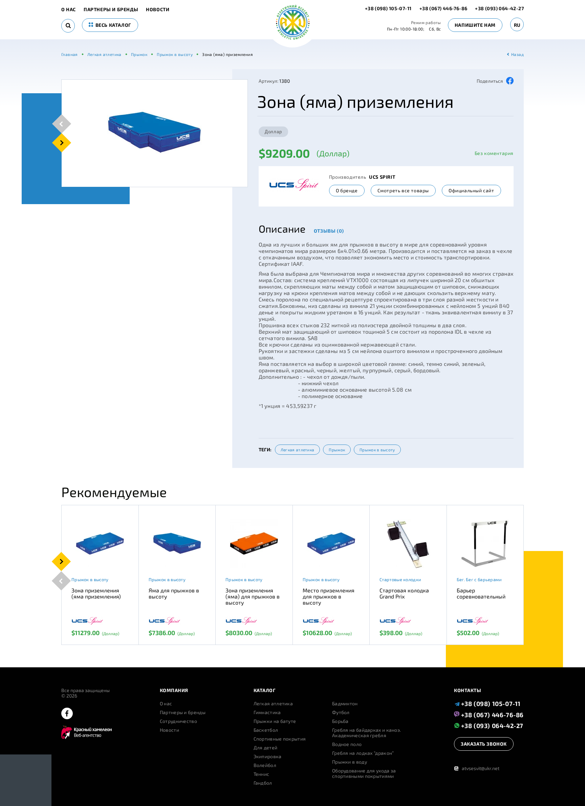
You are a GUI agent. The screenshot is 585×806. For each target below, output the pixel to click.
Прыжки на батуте (275, 721)
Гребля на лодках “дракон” (363, 753)
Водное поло (347, 744)
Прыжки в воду (349, 762)
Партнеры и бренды (111, 9)
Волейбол (265, 765)
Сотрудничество (178, 721)
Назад (517, 54)
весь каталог (112, 25)
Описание (282, 228)
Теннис (261, 774)
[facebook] (67, 714)
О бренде (347, 190)
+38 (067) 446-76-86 (443, 8)
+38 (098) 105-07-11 (389, 8)
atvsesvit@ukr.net (476, 768)
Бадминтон (345, 703)
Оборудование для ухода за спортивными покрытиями (364, 773)
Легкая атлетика (298, 449)
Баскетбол (266, 730)
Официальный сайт (471, 190)
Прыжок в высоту (377, 449)
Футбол (341, 712)
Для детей (266, 747)
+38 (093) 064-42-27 (499, 8)
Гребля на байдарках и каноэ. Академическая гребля (366, 732)
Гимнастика (267, 712)
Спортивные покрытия (280, 739)
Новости (157, 9)
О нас (68, 9)
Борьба (340, 721)
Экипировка (268, 756)
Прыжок (337, 449)
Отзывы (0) (329, 231)
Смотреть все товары (403, 190)
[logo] (292, 23)
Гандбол (263, 783)
